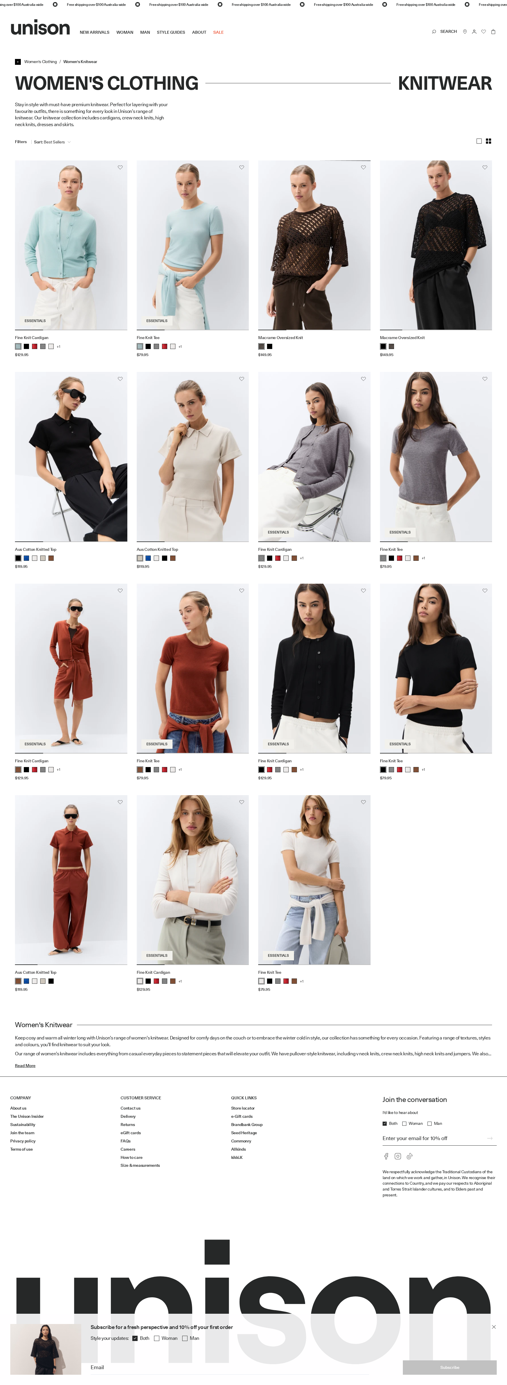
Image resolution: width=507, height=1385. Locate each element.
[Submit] (490, 1138)
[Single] (479, 141)
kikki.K (237, 1157)
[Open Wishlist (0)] (483, 31)
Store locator (243, 1108)
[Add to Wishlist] (120, 167)
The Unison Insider (27, 1116)
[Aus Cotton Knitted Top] (71, 457)
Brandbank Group (247, 1124)
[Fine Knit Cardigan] (71, 245)
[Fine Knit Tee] (193, 245)
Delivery (128, 1116)
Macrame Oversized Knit (280, 337)
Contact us (130, 1108)
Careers (128, 1149)
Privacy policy (23, 1141)
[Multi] (488, 141)
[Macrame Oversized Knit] (314, 245)
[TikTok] (409, 1156)
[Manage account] (474, 31)
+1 (58, 346)
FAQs (126, 1141)
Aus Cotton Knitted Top (35, 549)
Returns (128, 1124)
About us (18, 1108)
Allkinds (238, 1149)
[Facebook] (386, 1156)
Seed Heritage (244, 1132)
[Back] (18, 62)
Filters (21, 141)
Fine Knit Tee (148, 337)
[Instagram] (397, 1156)
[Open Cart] (493, 31)
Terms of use (21, 1149)
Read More (25, 1065)
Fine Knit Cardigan (31, 337)
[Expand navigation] (227, 37)
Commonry (241, 1141)
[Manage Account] (474, 31)
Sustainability (22, 1124)
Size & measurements (140, 1165)
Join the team (22, 1132)
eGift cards (131, 1132)
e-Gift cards (242, 1116)
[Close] (494, 1327)
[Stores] (465, 31)
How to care (131, 1157)
